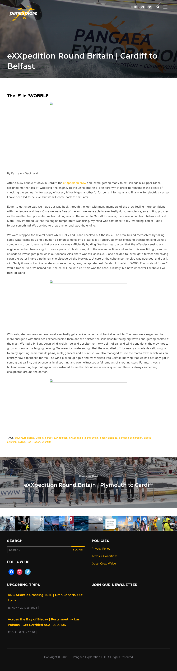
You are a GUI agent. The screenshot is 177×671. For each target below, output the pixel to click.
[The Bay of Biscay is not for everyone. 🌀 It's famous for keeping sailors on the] (169, 523)
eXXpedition (61, 437)
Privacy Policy (101, 548)
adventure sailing (24, 437)
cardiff (48, 437)
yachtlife (46, 441)
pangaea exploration (130, 437)
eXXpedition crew (74, 183)
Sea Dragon (33, 441)
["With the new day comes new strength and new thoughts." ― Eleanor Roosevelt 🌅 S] (51, 523)
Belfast (40, 437)
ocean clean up (108, 437)
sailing (21, 441)
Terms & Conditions (104, 556)
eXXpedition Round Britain (84, 437)
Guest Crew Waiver (104, 563)
